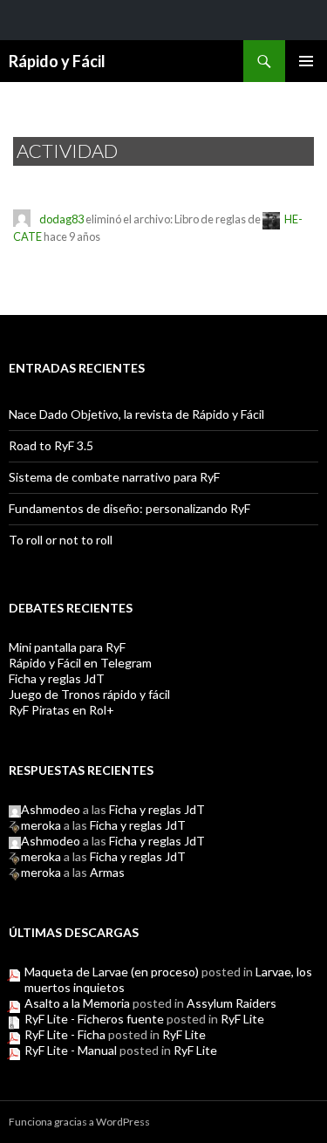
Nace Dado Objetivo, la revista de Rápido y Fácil (136, 414)
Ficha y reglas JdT (57, 678)
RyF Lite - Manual (70, 1050)
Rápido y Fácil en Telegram (80, 662)
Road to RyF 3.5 (51, 445)
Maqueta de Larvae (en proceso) (111, 971)
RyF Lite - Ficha (65, 1034)
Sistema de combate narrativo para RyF (114, 476)
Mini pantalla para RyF (67, 647)
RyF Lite (242, 1018)
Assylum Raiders (231, 1003)
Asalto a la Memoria (77, 1003)
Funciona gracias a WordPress (79, 1121)
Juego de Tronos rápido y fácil (89, 694)
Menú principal (306, 61)
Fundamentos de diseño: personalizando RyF (129, 508)
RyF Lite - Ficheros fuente (94, 1018)
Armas (107, 872)
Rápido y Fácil (57, 61)
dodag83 (61, 220)
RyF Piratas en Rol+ (61, 709)
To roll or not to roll (60, 539)
